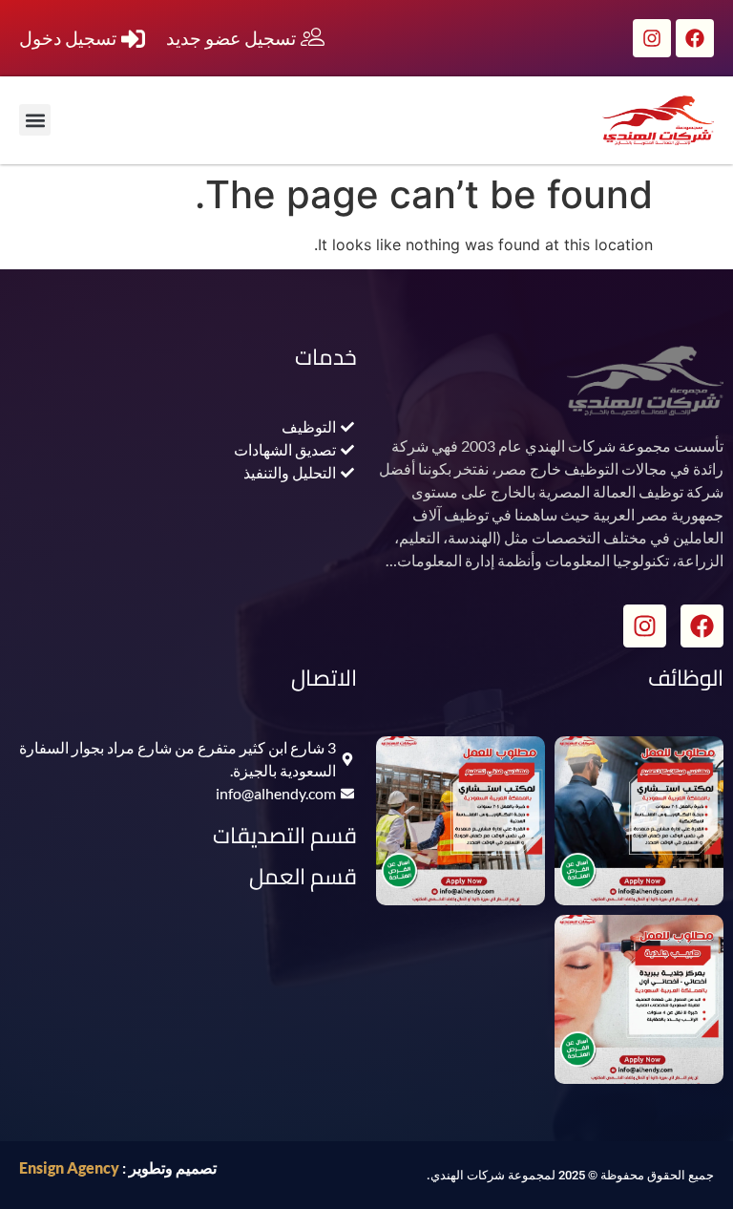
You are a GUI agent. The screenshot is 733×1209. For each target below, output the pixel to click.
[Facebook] (695, 38)
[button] (35, 120)
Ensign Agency (69, 1167)
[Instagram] (652, 38)
